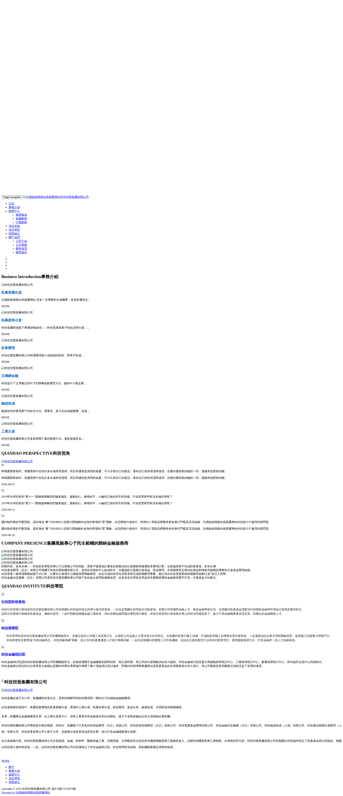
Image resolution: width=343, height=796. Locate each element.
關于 (11, 767)
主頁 (11, 203)
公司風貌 (21, 244)
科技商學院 (9, 628)
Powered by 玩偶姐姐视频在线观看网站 (25, 792)
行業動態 (21, 222)
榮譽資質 (21, 248)
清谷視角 (14, 226)
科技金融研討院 (13, 654)
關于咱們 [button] (14, 237)
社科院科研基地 (13, 602)
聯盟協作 (21, 252)
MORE (5, 760)
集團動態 (21, 218)
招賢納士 (14, 233)
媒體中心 (14, 774)
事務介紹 (14, 207)
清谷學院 (14, 229)
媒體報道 (21, 214)
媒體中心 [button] (14, 211)
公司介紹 (21, 241)
